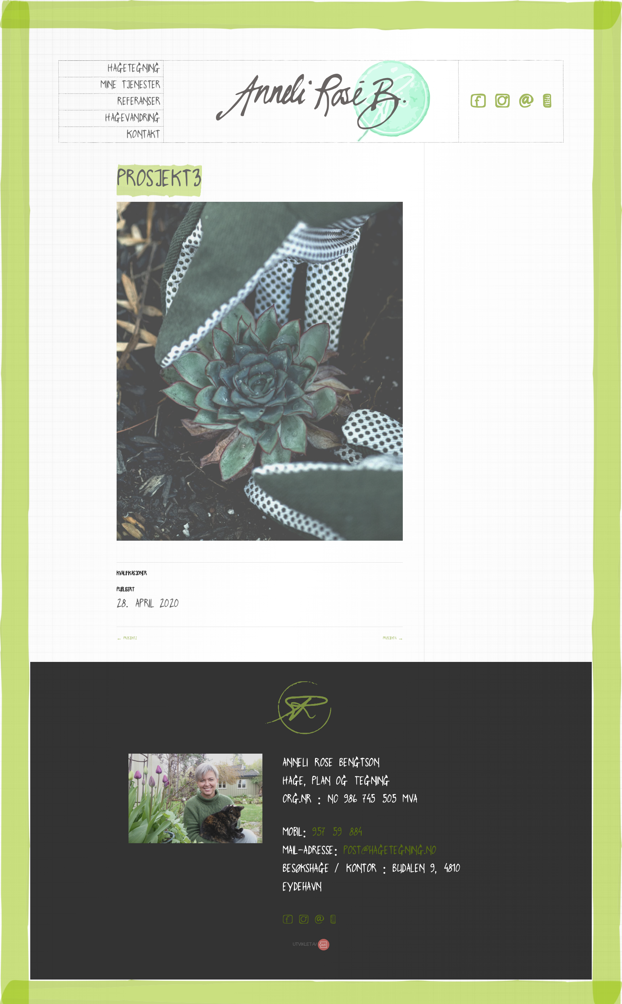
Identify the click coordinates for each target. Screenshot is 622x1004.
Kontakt (143, 134)
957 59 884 (337, 832)
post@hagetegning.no (389, 850)
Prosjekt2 (127, 638)
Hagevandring (132, 118)
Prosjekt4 (393, 638)
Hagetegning (134, 68)
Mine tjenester (130, 84)
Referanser (138, 101)
